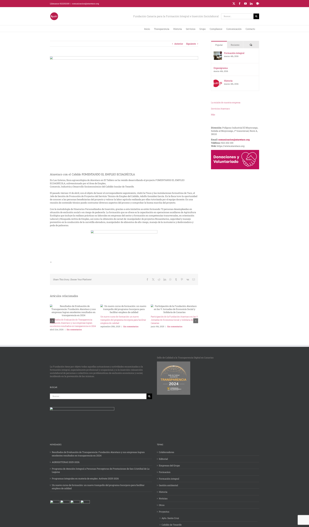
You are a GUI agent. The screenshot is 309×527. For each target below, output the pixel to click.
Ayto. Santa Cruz (170, 518)
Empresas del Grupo (169, 465)
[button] (225, 102)
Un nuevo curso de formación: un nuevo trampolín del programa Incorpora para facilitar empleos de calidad (123, 319)
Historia (228, 80)
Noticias (163, 498)
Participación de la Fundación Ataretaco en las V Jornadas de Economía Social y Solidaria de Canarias (174, 319)
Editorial (163, 458)
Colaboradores (166, 452)
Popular (219, 44)
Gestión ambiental (168, 485)
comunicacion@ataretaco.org (85, 3)
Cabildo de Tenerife (172, 524)
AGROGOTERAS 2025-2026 (66, 462)
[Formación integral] (218, 53)
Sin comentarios (74, 329)
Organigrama (221, 67)
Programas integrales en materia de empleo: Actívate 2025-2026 (85, 478)
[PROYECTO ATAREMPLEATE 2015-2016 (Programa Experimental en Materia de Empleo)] (55, 505)
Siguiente (191, 43)
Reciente (235, 44)
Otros (161, 505)
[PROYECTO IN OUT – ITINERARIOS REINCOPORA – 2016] (65, 505)
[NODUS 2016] (85, 505)
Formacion (164, 472)
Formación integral (234, 53)
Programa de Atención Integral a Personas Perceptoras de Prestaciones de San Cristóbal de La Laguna (101, 470)
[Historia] (218, 80)
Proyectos (164, 511)
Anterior (178, 43)
